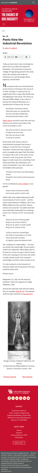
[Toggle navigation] (4, 24)
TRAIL (24, 457)
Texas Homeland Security (15, 457)
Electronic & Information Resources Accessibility (15, 465)
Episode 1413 (28, 294)
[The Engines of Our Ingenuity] (29, 15)
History (19, 430)
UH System (32, 455)
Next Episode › (27, 377)
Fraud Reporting (31, 457)
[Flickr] (17, 398)
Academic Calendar (6, 455)
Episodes (19, 433)
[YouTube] (28, 398)
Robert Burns (7, 120)
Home (3, 31)
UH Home (33, 453)
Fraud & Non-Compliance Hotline (10, 459)
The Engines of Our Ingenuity (10, 17)
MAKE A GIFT (19, 443)
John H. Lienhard (11, 48)
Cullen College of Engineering (9, 10)
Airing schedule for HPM (19, 435)
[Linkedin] (24, 398)
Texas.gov (4, 457)
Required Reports (18, 463)
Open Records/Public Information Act (21, 461)
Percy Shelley (23, 184)
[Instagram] (20, 398)
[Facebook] (9, 398)
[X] (13, 398)
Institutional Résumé (7, 463)
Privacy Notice (5, 461)
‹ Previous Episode (9, 377)
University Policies (6, 471)
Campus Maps (17, 455)
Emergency (25, 455)
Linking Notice (25, 459)
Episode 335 (19, 291)
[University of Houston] (9, 2)
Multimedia (19, 437)
